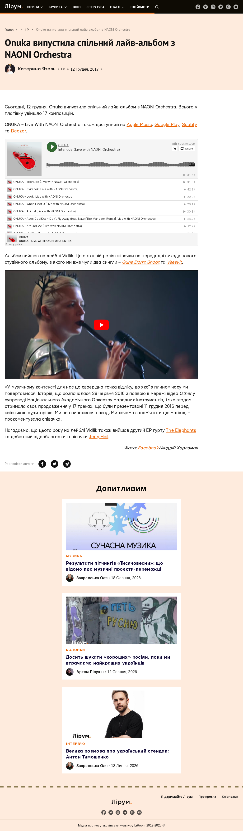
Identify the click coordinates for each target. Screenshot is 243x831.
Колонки (75, 650)
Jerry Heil (98, 437)
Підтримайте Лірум (177, 796)
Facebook (148, 448)
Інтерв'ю (75, 744)
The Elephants (181, 430)
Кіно (77, 7)
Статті (115, 7)
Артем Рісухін (90, 672)
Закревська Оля (91, 578)
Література (95, 7)
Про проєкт (207, 796)
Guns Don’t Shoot (140, 262)
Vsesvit (174, 262)
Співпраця (230, 796)
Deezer (18, 131)
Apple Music (139, 124)
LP (63, 69)
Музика (56, 7)
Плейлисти (140, 7)
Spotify (189, 124)
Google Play (166, 124)
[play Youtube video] (101, 324)
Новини (32, 7)
